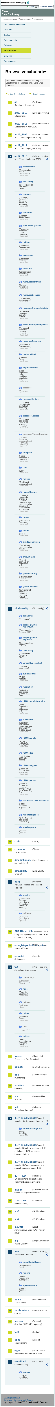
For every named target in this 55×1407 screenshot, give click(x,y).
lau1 (17, 1211)
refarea (26, 1013)
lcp (16, 1240)
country (26, 1372)
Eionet (15, 19)
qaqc (25, 467)
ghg (17, 1074)
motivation (27, 687)
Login (32, 7)
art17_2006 (21, 134)
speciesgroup (27, 827)
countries (27, 212)
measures (27, 268)
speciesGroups (27, 1285)
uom (17, 1340)
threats (26, 517)
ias (16, 1096)
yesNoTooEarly (27, 573)
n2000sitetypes (27, 765)
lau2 (17, 1219)
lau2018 (19, 1227)
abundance (27, 616)
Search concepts (39, 94)
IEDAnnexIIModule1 (23, 1118)
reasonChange (27, 492)
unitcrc (26, 1036)
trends (26, 530)
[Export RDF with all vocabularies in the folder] (47, 159)
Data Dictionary (26, 19)
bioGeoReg (27, 182)
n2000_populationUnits (27, 701)
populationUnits (27, 367)
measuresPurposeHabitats (27, 308)
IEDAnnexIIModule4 (23, 1162)
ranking (26, 479)
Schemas (8, 45)
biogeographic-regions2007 (27, 626)
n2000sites (27, 753)
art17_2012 (21, 145)
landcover (20, 1200)
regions (26, 1273)
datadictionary (23, 860)
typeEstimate (27, 557)
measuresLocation (27, 295)
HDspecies (27, 255)
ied (16, 1107)
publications (22, 1310)
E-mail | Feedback (12, 1397)
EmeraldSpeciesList (27, 663)
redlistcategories (27, 815)
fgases (18, 1056)
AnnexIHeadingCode (27, 1128)
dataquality (27, 650)
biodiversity (21, 608)
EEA (16, 2)
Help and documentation (14, 24)
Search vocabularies (17, 94)
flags (25, 989)
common (20, 849)
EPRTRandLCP (23, 931)
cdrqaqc (27, 194)
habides (19, 1085)
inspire (18, 1189)
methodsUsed (27, 354)
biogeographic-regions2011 (27, 638)
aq (16, 102)
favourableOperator (27, 226)
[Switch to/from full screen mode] (37, 6)
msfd (17, 1251)
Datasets (8, 30)
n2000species (27, 780)
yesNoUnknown (27, 586)
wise (17, 1350)
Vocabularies (10, 51)
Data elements (10, 40)
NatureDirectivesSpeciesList (27, 800)
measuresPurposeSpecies (27, 325)
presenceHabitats (27, 399)
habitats (26, 242)
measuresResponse (27, 341)
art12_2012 (21, 113)
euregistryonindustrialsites (23, 945)
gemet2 (19, 1067)
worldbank (21, 1361)
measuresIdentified (27, 282)
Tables (7, 35)
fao (16, 967)
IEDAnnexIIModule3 (23, 1145)
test (17, 1332)
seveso (19, 1321)
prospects (27, 452)
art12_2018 (21, 123)
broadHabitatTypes (27, 1262)
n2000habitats (27, 738)
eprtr (17, 881)
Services (8, 56)
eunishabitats (27, 674)
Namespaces (10, 61)
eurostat (19, 956)
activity (26, 895)
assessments (27, 167)
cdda (17, 841)
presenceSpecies (27, 416)
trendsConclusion (27, 542)
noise (18, 1299)
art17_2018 (21, 156)
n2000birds (27, 720)
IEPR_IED (20, 1176)
